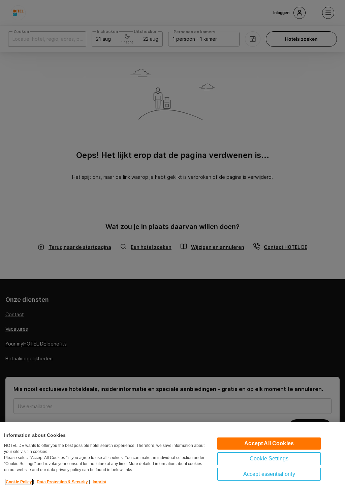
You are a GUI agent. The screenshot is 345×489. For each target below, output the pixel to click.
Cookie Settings (269, 458)
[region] (172, 455)
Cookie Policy (19, 482)
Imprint (99, 482)
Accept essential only (269, 474)
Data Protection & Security (62, 482)
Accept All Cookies (269, 443)
